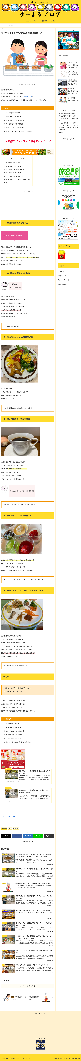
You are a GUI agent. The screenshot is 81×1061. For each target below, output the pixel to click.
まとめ (5, 182)
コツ (11, 828)
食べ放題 (5, 828)
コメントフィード (63, 280)
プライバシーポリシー (15, 1058)
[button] (49, 836)
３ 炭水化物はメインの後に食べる (14, 169)
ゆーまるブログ (26, 1058)
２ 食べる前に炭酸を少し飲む (12, 166)
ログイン (61, 271)
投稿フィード (62, 276)
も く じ (14, 158)
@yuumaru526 (28, 96)
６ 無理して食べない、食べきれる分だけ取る (17, 179)
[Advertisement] (27, 204)
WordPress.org (62, 284)
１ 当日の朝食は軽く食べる (12, 163)
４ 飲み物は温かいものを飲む (12, 173)
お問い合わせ (5, 1058)
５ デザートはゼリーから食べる (13, 176)
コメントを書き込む (28, 986)
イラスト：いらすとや (8, 816)
